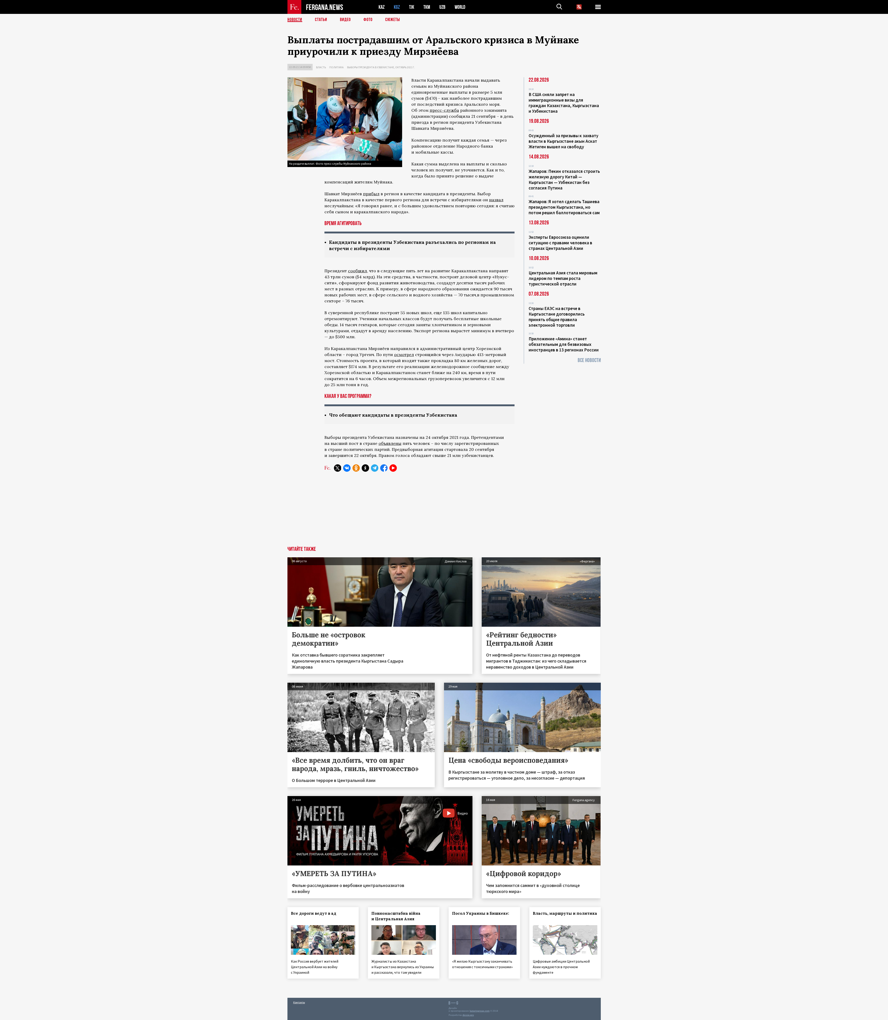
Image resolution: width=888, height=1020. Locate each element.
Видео (345, 19)
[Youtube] (393, 468)
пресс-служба (444, 110)
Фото (368, 19)
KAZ (382, 7)
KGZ (397, 7)
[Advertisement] (444, 511)
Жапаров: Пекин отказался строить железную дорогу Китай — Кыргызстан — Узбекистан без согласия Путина (564, 179)
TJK (411, 7)
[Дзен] (365, 468)
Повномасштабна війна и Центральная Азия (395, 916)
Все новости (589, 360)
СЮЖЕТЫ (392, 19)
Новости (294, 19)
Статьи (321, 19)
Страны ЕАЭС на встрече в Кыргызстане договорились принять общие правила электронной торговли (557, 317)
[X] (337, 468)
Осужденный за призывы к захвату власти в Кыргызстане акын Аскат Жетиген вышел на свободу (563, 141)
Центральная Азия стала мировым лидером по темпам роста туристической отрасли (563, 278)
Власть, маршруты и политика (565, 913)
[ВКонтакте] (347, 468)
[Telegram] (374, 468)
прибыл (371, 193)
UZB (442, 7)
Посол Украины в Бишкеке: (480, 913)
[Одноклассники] (356, 468)
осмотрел (404, 354)
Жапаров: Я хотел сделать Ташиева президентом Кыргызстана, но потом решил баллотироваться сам (564, 207)
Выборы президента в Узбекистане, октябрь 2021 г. (381, 67)
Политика (336, 67)
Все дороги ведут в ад (313, 913)
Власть (321, 67)
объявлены (390, 443)
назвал (496, 199)
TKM (426, 7)
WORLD (460, 7)
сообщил (357, 270)
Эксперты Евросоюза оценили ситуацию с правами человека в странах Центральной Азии (560, 242)
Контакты (299, 1002)
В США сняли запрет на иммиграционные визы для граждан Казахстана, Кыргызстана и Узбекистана (564, 103)
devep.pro (468, 1015)
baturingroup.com (480, 1011)
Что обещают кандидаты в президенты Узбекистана (393, 415)
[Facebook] (384, 468)
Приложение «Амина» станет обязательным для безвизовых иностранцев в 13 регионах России (564, 344)
